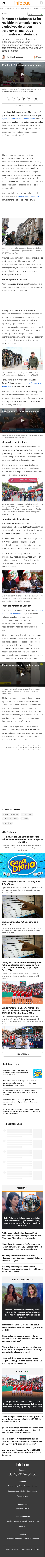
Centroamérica (32, 1491)
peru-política (7, 823)
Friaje (13, 8)
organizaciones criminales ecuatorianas (19, 118)
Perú (4, 14)
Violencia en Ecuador (10, 819)
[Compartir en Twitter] (19, 98)
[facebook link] (10, 1474)
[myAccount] (41, 3)
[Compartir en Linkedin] (24, 98)
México (22, 1491)
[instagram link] (20, 1474)
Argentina (18, 1486)
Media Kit (22, 1526)
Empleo (26, 1509)
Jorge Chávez (27, 814)
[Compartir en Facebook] (14, 98)
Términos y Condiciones (14, 1539)
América (11, 1486)
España (34, 1486)
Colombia (27, 1486)
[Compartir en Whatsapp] (9, 98)
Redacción (19, 1509)
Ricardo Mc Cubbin (16, 57)
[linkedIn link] (34, 1474)
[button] (3, 3)
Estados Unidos (13, 1491)
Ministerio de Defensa (10, 814)
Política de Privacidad (31, 1539)
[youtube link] (25, 1474)
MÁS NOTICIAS (22, 1054)
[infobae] (22, 3)
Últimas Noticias (22, 1496)
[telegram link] (29, 1474)
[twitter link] (15, 1474)
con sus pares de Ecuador (28, 196)
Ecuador (25, 819)
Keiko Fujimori (21, 8)
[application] (22, 74)
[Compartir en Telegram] (29, 98)
